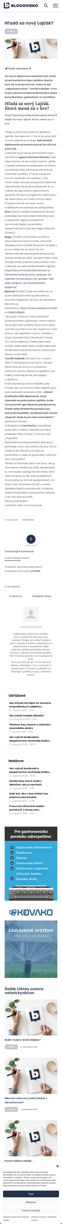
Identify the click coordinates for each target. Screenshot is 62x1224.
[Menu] (54, 5)
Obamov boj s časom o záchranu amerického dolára (29, 726)
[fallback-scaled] (31, 49)
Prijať (31, 1194)
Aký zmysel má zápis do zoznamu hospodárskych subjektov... (30, 704)
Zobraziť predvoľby (31, 1210)
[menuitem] (54, 5)
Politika (11, 31)
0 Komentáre (28, 520)
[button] (57, 1166)
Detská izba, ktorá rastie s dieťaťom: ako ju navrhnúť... (26, 782)
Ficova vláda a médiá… (19, 1161)
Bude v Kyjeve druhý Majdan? (23, 1040)
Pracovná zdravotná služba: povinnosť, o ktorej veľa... (26, 808)
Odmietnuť (31, 1202)
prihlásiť (35, 571)
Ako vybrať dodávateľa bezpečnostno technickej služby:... (30, 738)
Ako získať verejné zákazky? (26, 715)
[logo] (23, 6)
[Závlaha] (31, 977)
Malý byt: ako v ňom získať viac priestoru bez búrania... (28, 795)
